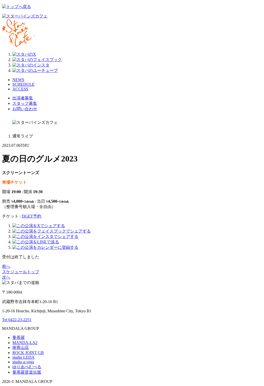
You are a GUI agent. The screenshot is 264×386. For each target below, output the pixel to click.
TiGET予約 (31, 216)
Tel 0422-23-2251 (16, 320)
